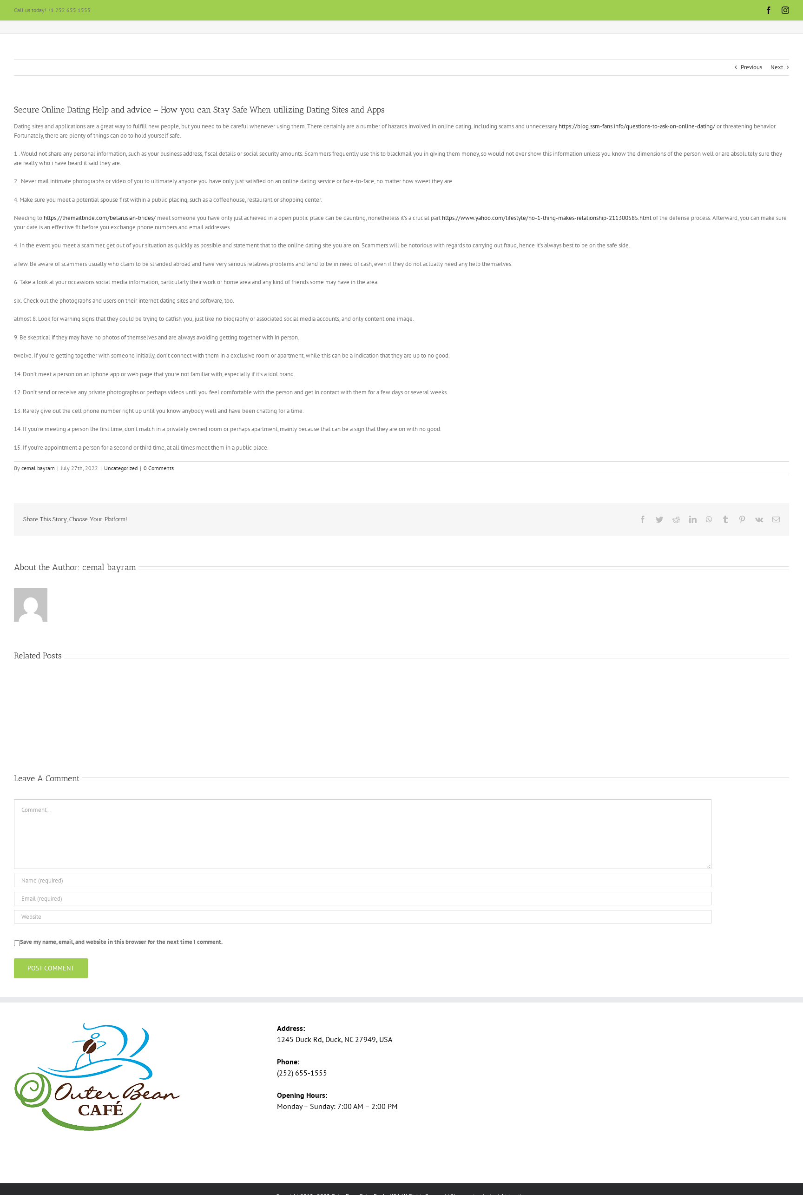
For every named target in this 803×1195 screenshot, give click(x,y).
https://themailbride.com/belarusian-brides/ (100, 218)
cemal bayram (38, 468)
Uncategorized (121, 468)
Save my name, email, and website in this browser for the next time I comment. (121, 942)
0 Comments (159, 468)
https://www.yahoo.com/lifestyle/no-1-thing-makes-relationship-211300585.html (547, 218)
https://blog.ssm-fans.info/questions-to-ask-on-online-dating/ (637, 126)
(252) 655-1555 (302, 1072)
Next (776, 67)
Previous (751, 67)
